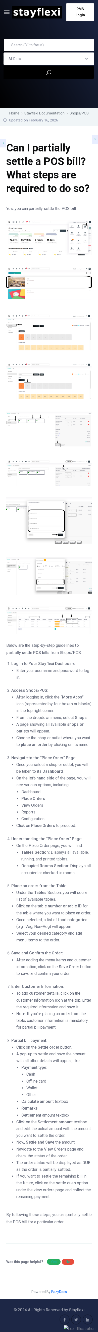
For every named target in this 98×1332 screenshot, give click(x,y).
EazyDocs (59, 1292)
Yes (54, 1262)
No (68, 1262)
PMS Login (80, 12)
